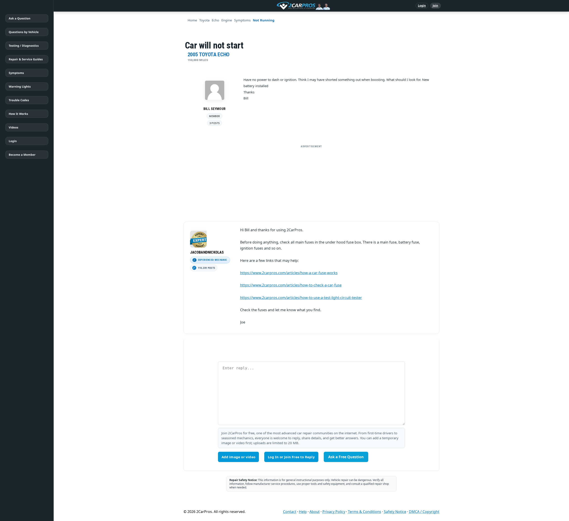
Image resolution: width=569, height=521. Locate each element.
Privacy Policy (333, 511)
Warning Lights (20, 86)
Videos (13, 127)
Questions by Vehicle (24, 32)
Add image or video (239, 457)
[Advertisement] (311, 181)
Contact (289, 511)
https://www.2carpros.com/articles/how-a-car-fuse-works (289, 272)
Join (435, 6)
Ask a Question (19, 18)
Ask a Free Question (346, 456)
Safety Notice (395, 511)
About (314, 511)
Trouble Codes (19, 100)
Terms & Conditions (364, 511)
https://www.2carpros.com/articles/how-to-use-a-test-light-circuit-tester (301, 297)
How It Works (18, 114)
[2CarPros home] (280, 6)
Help (303, 511)
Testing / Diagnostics (24, 46)
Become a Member (22, 155)
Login (422, 6)
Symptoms (16, 73)
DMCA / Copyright (424, 511)
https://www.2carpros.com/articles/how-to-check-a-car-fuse (291, 285)
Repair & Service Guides (26, 59)
